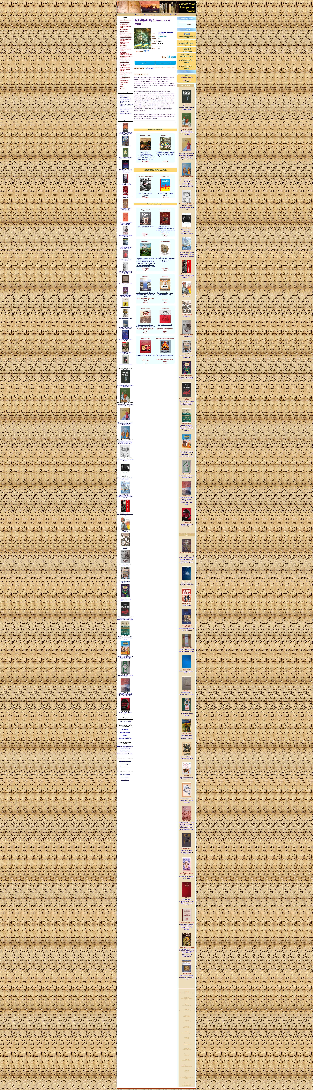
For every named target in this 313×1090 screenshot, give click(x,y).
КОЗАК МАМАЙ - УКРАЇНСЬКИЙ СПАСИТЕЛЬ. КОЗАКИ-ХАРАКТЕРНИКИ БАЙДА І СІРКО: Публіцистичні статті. (145, 156)
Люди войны (187, 605)
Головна (137, 14)
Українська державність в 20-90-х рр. (186, 672)
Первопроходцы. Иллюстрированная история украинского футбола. (125, 247)
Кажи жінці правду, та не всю (125, 364)
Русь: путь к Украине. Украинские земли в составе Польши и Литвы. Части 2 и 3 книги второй (165, 229)
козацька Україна (124, 31)
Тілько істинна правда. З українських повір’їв (125, 599)
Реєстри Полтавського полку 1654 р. (125, 340)
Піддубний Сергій (125, 764)
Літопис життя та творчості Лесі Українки (186, 693)
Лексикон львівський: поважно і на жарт (125, 196)
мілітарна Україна (124, 62)
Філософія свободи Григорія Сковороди (125, 236)
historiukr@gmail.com (187, 77)
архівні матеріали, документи (124, 43)
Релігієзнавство (124, 82)
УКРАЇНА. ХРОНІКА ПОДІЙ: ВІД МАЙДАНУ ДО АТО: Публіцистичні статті (165, 154)
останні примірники (124, 22)
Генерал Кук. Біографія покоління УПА (125, 514)
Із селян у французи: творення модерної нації (125, 184)
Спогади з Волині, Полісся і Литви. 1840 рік (125, 460)
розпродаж (122, 74)
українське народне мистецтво (125, 77)
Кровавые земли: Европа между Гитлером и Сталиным (145, 325)
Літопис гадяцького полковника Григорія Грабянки (186, 800)
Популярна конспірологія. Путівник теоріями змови (125, 386)
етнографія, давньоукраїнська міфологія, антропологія (126, 53)
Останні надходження (150, 14)
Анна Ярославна (125, 777)
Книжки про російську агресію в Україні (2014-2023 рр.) (125, 747)
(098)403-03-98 (149, 68)
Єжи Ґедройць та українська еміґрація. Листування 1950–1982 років (125, 272)
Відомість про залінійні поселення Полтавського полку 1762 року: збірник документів (125, 423)
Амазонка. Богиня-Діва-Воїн (145, 355)
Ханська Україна (125, 565)
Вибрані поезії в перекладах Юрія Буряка (125, 353)
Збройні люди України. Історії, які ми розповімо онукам (125, 158)
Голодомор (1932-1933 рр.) (125, 738)
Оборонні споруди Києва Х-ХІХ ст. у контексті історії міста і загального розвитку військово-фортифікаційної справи (187, 826)
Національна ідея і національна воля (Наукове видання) (187, 736)
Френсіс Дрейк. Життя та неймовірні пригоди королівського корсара (125, 496)
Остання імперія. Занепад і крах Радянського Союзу (125, 478)
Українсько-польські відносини (125, 753)
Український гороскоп (125, 307)
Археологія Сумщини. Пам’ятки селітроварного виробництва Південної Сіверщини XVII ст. (125, 442)
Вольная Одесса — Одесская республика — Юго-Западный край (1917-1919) (125, 133)
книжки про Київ (124, 29)
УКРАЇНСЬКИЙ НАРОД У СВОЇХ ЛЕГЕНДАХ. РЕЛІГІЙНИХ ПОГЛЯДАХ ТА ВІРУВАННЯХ (186, 952)
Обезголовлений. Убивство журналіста (125, 260)
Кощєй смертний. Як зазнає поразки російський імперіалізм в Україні (125, 223)
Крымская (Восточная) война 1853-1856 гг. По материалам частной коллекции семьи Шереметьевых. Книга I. (186, 559)
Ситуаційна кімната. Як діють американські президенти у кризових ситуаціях (125, 170)
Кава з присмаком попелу (145, 226)
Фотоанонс (122, 88)
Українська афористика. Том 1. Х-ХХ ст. (186, 629)
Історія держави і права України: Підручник (125, 296)
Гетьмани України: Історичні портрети (187, 757)
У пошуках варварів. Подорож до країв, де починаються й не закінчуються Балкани (125, 657)
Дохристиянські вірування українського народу (165, 293)
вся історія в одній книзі (125, 113)
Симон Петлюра (125, 780)
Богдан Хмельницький (125, 774)
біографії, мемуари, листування (125, 65)
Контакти (165, 14)
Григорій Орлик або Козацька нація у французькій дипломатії (165, 259)
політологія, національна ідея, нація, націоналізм (126, 36)
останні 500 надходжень (125, 721)
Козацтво (125, 735)
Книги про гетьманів (125, 750)
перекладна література (125, 72)
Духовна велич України (125, 146)
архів (121, 86)
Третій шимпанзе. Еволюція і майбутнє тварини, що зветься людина (125, 638)
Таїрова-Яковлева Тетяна (125, 761)
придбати (145, 63)
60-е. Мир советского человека (145, 194)
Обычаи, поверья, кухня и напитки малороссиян (186, 650)
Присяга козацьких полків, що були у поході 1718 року (125, 405)
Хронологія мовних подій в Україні (125, 284)
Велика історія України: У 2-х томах (186, 877)
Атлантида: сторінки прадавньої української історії (186, 977)
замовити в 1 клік (165, 63)
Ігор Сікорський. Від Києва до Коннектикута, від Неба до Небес (145, 294)
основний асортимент (125, 20)
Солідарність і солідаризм (125, 318)
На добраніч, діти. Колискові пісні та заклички (165, 356)
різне (121, 84)
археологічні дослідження (123, 46)
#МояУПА (125, 548)
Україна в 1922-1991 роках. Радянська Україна (126, 108)
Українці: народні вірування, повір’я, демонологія (187, 852)
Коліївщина (125, 531)
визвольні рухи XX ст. (125, 67)
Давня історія (123, 95)
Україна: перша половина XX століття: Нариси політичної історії (186, 902)
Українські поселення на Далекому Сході (125, 676)
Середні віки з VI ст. (124, 97)
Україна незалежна (124, 111)
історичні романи (124, 24)
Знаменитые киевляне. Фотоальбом (125, 582)
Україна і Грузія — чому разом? (165, 194)
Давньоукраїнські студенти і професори (187, 583)
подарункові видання (125, 59)
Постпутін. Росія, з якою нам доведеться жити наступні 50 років (125, 619)
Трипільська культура (125, 732)
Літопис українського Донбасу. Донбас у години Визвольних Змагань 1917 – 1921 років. (125, 694)
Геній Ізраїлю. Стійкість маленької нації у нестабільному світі (125, 209)
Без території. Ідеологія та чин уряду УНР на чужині (125, 328)
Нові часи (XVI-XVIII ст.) (125, 99)
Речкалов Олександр (125, 766)
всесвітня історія (124, 80)
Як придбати (174, 14)
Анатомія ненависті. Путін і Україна (125, 713)
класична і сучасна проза (126, 33)
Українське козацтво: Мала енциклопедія (186, 778)
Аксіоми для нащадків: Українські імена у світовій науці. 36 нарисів (186, 926)
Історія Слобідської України (187, 714)
